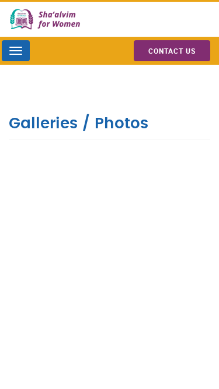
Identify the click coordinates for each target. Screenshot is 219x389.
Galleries (43, 123)
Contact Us (172, 50)
